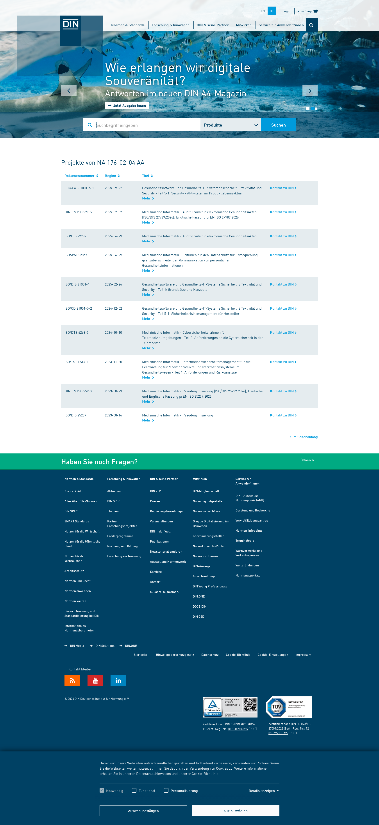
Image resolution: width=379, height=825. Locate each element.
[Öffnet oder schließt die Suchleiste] (312, 25)
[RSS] (72, 680)
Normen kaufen (75, 601)
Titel (146, 175)
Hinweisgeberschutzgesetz (175, 654)
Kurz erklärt (72, 491)
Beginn (111, 175)
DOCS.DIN (199, 606)
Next (310, 90)
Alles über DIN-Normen (80, 501)
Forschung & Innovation (171, 25)
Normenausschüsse (206, 511)
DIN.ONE (199, 596)
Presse (155, 501)
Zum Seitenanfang (304, 437)
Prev (69, 90)
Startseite (141, 654)
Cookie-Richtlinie (205, 773)
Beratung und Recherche (253, 510)
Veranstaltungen (161, 521)
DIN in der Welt (160, 531)
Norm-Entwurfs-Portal (208, 546)
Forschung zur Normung (124, 556)
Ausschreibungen (205, 576)
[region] (189, 780)
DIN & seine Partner (213, 25)
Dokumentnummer (80, 175)
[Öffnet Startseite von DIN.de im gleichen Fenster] (60, 19)
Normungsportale (248, 575)
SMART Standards (76, 521)
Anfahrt (155, 581)
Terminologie (245, 540)
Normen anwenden (77, 591)
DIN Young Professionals (210, 586)
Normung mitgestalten (208, 501)
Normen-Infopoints (249, 530)
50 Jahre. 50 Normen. (164, 592)
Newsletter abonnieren (166, 551)
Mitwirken (244, 25)
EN (263, 11)
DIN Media (77, 645)
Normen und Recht (77, 581)
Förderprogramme (120, 536)
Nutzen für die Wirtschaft (82, 531)
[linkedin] (118, 680)
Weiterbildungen (247, 565)
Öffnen (305, 460)
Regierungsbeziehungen (167, 511)
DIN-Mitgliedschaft (206, 491)
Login (286, 11)
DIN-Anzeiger (202, 566)
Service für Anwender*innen (281, 25)
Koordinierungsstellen (208, 536)
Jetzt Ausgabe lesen (129, 105)
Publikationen (160, 541)
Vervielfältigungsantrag (252, 520)
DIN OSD (198, 616)
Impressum (303, 654)
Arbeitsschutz (74, 571)
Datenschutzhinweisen (153, 773)
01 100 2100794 (238, 728)
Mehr (147, 198)
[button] (264, 790)
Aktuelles (114, 491)
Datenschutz (210, 654)
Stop (316, 109)
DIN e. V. (155, 491)
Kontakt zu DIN (282, 188)
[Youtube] (95, 680)
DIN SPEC (71, 511)
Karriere (156, 571)
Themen (113, 511)
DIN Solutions (105, 645)
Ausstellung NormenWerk (168, 561)
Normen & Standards (128, 25)
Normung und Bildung (122, 546)
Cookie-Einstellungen (273, 654)
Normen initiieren (205, 556)
